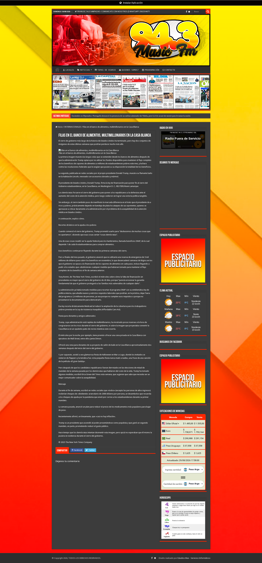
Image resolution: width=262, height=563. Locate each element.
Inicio (60, 127)
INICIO (57, 69)
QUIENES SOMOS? (130, 70)
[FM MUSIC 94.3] (131, 40)
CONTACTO (170, 70)
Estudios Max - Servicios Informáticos (194, 558)
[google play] (189, 11)
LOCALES (70, 70)
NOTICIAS (85, 70)
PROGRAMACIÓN (152, 70)
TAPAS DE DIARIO (106, 70)
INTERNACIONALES (72, 127)
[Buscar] (208, 11)
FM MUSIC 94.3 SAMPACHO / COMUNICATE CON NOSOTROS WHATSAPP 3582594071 (113, 11)
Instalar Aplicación (132, 3)
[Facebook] (186, 11)
